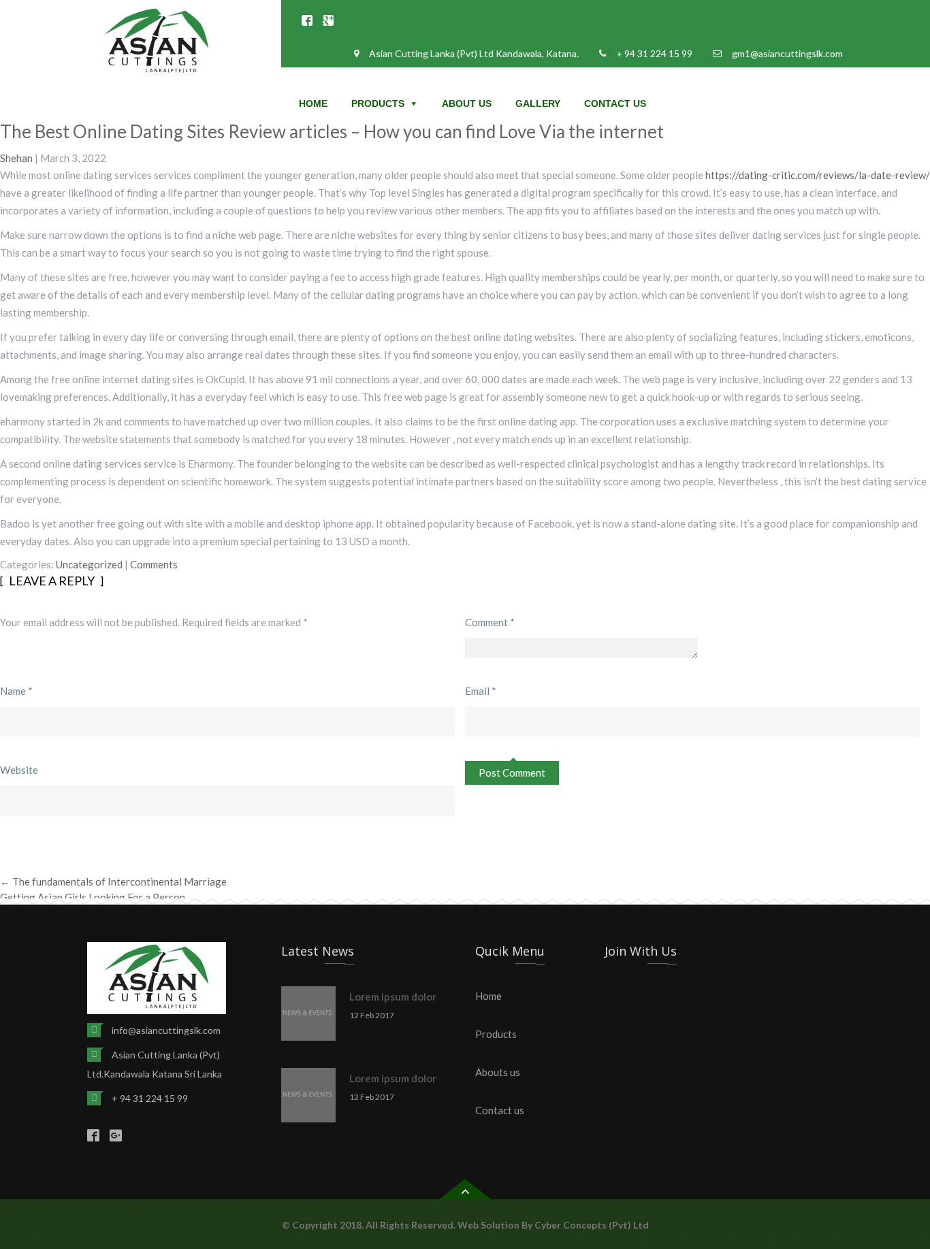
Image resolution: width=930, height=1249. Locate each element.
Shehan (16, 158)
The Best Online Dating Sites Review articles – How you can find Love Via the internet (332, 131)
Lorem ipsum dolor (392, 996)
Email (480, 691)
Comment (490, 622)
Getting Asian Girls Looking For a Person (98, 897)
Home (313, 103)
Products (377, 103)
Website (19, 770)
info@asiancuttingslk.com (166, 1030)
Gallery (537, 103)
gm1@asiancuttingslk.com (787, 53)
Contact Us (615, 103)
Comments (154, 564)
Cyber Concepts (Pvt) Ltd (591, 1225)
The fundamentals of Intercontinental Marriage (113, 881)
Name (16, 691)
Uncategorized (89, 564)
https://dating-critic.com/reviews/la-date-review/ (817, 175)
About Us (467, 103)
